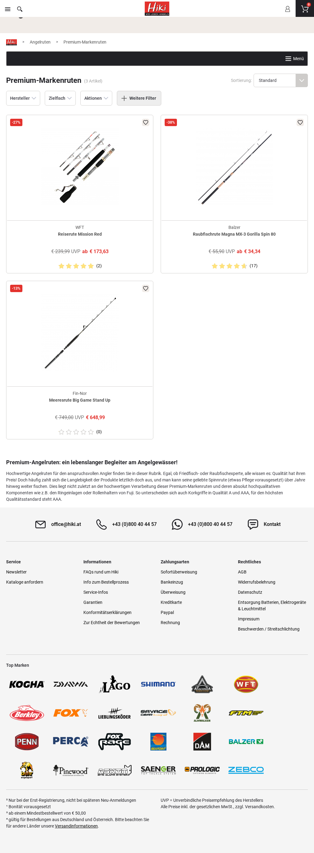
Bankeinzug (172, 582)
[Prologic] (202, 770)
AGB (242, 571)
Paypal (167, 612)
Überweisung (173, 592)
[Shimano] (158, 684)
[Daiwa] (70, 684)
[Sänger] (158, 770)
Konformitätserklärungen (107, 612)
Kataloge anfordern (24, 582)
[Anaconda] (202, 684)
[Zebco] (246, 770)
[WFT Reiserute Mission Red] (79, 167)
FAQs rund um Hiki (100, 571)
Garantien (92, 602)
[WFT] (246, 684)
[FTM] (246, 713)
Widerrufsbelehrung (256, 582)
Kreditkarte (171, 602)
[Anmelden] (287, 13)
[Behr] (26, 770)
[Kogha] (26, 684)
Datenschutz (250, 592)
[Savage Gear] (158, 713)
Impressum (248, 618)
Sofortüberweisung (179, 571)
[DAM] (202, 742)
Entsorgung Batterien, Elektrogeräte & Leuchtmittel (272, 605)
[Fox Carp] (70, 713)
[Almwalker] (202, 713)
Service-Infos (95, 592)
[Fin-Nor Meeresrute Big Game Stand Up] (79, 333)
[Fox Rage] (114, 742)
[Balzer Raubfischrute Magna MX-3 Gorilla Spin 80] (234, 167)
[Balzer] (246, 742)
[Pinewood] (70, 770)
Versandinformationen (76, 826)
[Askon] (114, 770)
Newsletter (16, 571)
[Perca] (70, 742)
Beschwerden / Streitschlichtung (269, 629)
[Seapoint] (158, 742)
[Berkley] (26, 713)
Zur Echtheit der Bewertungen (111, 622)
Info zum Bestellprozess (106, 582)
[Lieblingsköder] (114, 713)
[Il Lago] (114, 684)
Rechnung (170, 622)
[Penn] (26, 742)
